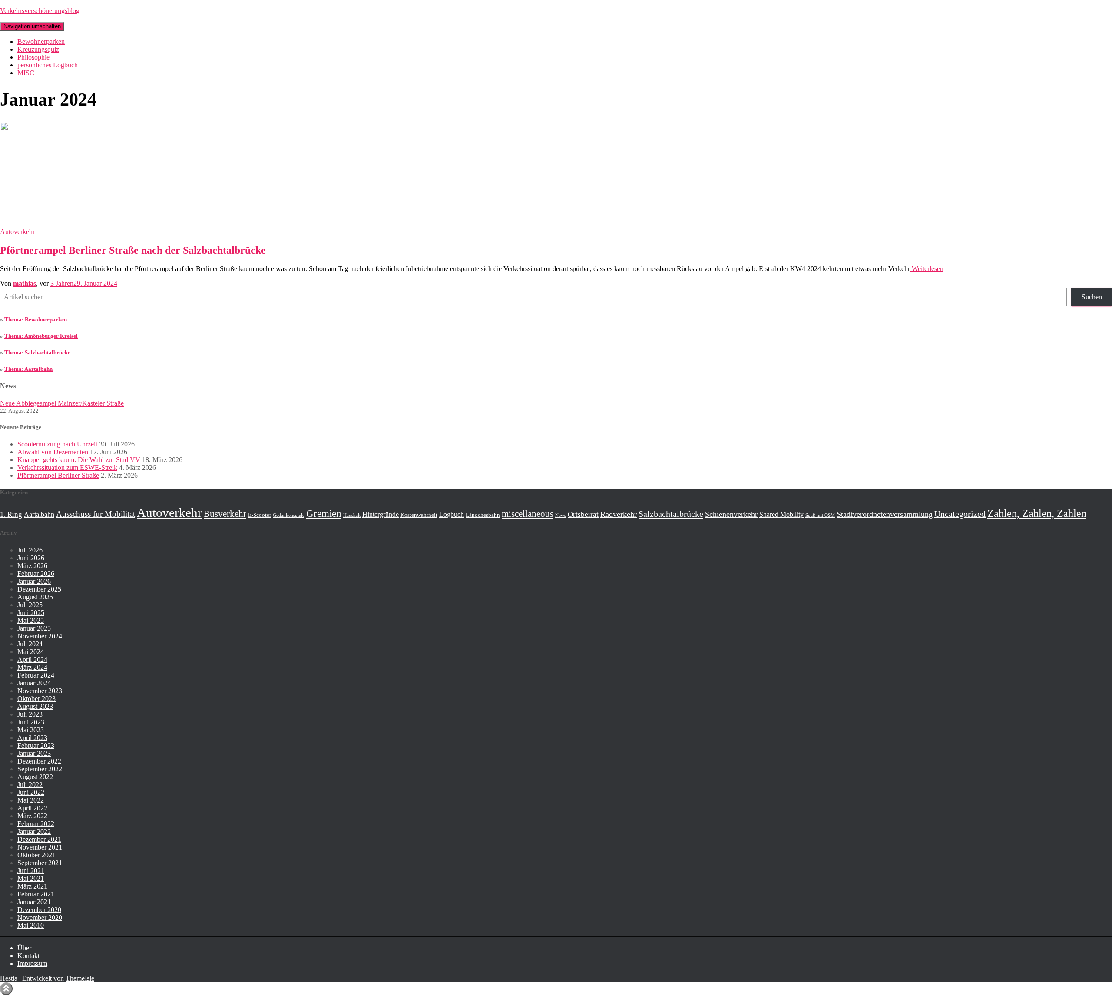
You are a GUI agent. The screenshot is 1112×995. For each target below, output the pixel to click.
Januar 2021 (34, 902)
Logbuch (451, 515)
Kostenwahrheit (418, 515)
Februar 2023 (35, 745)
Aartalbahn (39, 515)
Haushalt (352, 515)
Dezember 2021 (39, 839)
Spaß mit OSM (820, 515)
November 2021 (39, 847)
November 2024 (39, 636)
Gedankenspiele (288, 515)
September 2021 (39, 862)
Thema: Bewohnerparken (35, 319)
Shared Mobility (781, 515)
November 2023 (39, 690)
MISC (25, 72)
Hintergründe (380, 515)
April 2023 (32, 737)
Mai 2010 (30, 925)
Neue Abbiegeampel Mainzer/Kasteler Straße (62, 403)
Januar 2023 (34, 753)
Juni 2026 (30, 558)
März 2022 (32, 816)
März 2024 (32, 667)
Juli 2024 (30, 644)
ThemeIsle (80, 978)
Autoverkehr (17, 231)
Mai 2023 (30, 730)
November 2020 (39, 917)
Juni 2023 (30, 722)
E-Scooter (259, 515)
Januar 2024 (34, 683)
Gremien (323, 513)
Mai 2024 (30, 651)
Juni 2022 (30, 792)
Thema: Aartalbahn (28, 369)
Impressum (32, 963)
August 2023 (35, 706)
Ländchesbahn (483, 515)
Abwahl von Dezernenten (52, 452)
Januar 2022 (34, 831)
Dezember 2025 (39, 589)
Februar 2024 (35, 675)
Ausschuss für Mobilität (95, 514)
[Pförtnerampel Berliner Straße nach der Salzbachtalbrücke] (78, 224)
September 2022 (39, 769)
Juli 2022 (30, 784)
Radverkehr (618, 514)
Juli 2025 (30, 604)
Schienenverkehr (731, 514)
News (560, 515)
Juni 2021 (30, 870)
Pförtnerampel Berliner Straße (58, 475)
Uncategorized (960, 514)
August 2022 (35, 776)
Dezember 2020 (39, 909)
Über (24, 948)
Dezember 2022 (39, 761)
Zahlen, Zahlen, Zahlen (1036, 513)
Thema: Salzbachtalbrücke (37, 352)
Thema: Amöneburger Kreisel (41, 336)
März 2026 (32, 565)
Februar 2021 (35, 894)
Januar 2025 (34, 628)
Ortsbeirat (583, 514)
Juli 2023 (30, 714)
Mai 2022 (30, 800)
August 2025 (35, 597)
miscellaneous (527, 514)
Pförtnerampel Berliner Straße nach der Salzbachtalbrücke (133, 250)
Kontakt (28, 955)
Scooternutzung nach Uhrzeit (57, 444)
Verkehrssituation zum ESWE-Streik (67, 467)
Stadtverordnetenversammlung (885, 514)
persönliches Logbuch (47, 65)
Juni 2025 (30, 612)
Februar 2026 (35, 573)
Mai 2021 (30, 878)
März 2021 (32, 886)
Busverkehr (225, 514)
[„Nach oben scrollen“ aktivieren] (6, 988)
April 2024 (32, 659)
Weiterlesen (926, 268)
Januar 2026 (34, 581)
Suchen (1092, 297)
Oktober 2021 (36, 855)
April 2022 (32, 808)
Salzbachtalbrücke (671, 514)
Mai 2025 (30, 620)
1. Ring (11, 514)
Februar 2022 (35, 823)
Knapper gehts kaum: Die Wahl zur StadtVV (78, 459)
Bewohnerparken (41, 41)
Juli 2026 (30, 550)
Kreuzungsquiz (38, 49)
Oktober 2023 (36, 698)
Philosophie (33, 57)
